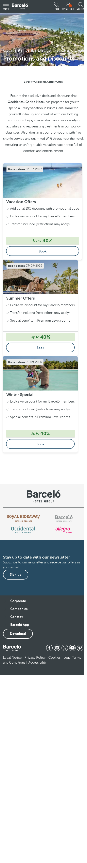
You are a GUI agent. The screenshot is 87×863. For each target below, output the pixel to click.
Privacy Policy (34, 657)
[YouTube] (72, 648)
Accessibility (37, 662)
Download (18, 634)
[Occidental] (23, 530)
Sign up (15, 574)
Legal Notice (12, 657)
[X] (65, 648)
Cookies (54, 657)
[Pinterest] (80, 648)
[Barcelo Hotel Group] (12, 648)
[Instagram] (57, 648)
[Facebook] (49, 648)
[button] (6, 6)
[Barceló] (63, 518)
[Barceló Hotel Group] (20, 6)
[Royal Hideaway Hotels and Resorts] (23, 518)
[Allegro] (63, 530)
